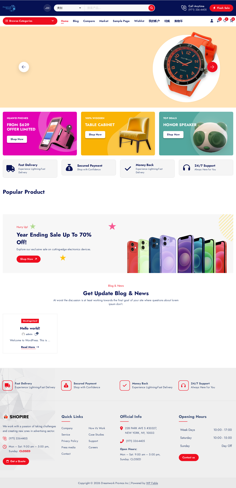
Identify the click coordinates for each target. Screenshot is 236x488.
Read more (28, 347)
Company (67, 428)
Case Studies (96, 435)
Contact (66, 454)
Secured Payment (89, 165)
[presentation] (24, 67)
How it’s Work (97, 428)
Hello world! (30, 328)
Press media (69, 447)
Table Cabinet (100, 124)
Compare (89, 21)
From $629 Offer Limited (21, 127)
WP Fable (152, 483)
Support (93, 441)
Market (103, 21)
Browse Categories (20, 21)
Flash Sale (223, 8)
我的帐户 (154, 21)
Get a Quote (17, 461)
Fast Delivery (27, 165)
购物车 (178, 21)
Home (65, 21)
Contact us (188, 457)
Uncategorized (30, 320)
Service (66, 435)
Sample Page (121, 21)
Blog (76, 21)
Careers (93, 447)
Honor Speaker (179, 124)
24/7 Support (205, 165)
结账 (167, 21)
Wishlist (139, 21)
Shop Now (12, 91)
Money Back (145, 165)
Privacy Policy (70, 441)
